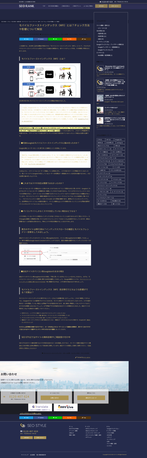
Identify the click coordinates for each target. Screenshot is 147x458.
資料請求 (26, 437)
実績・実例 (72, 435)
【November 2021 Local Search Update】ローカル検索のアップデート (114, 68)
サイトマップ (102, 164)
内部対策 (102, 33)
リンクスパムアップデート (106, 198)
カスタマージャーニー (104, 149)
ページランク (102, 182)
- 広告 (107, 441)
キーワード (119, 149)
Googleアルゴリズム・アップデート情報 (110, 44)
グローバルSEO (103, 155)
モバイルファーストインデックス (50, 34)
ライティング (102, 195)
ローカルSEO (102, 201)
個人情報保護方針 (41, 455)
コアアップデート (117, 155)
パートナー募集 (73, 431)
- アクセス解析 (110, 433)
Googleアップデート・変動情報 (109, 47)
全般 (101, 39)
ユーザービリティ (117, 191)
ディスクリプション (104, 173)
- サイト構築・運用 (111, 443)
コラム (108, 426)
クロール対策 (64, 34)
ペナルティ (117, 179)
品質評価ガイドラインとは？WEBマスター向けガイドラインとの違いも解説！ (114, 119)
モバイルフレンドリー (104, 188)
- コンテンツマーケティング (92, 433)
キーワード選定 (103, 152)
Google (118, 139)
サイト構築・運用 (103, 25)
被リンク (116, 204)
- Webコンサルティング (91, 431)
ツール (117, 167)
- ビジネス (109, 446)
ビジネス (100, 53)
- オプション (88, 437)
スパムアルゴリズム (116, 164)
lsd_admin (87, 357)
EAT (108, 139)
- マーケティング (110, 439)
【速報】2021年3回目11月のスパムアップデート (114, 96)
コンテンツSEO (73, 34)
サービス (87, 426)
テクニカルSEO (83, 34)
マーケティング (103, 42)
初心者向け (116, 201)
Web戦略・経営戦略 (105, 55)
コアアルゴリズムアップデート (107, 158)
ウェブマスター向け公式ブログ (36, 164)
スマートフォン (103, 167)
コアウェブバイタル (104, 161)
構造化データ (102, 204)
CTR (100, 139)
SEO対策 (101, 31)
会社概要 (32, 455)
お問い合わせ (55, 398)
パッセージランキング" (105, 176)
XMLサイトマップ (103, 146)
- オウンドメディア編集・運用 (93, 435)
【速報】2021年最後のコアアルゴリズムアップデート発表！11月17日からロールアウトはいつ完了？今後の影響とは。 (114, 82)
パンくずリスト (103, 179)
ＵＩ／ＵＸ (102, 28)
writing (120, 142)
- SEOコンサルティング (91, 428)
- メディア (109, 437)
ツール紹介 (101, 170)
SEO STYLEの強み (74, 428)
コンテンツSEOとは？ (111, 108)
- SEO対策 (109, 435)
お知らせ (71, 433)
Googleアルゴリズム (105, 50)
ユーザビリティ (103, 191)
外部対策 (102, 36)
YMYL (117, 146)
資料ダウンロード (91, 398)
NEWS (100, 142)
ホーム (71, 426)
